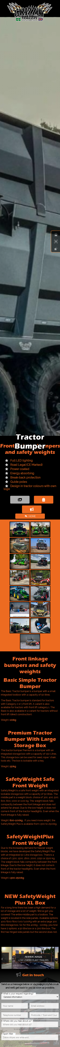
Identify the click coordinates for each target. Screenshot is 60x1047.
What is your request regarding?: (19, 994)
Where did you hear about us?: (17, 1021)
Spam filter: (9, 1034)
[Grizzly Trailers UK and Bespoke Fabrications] (30, 11)
